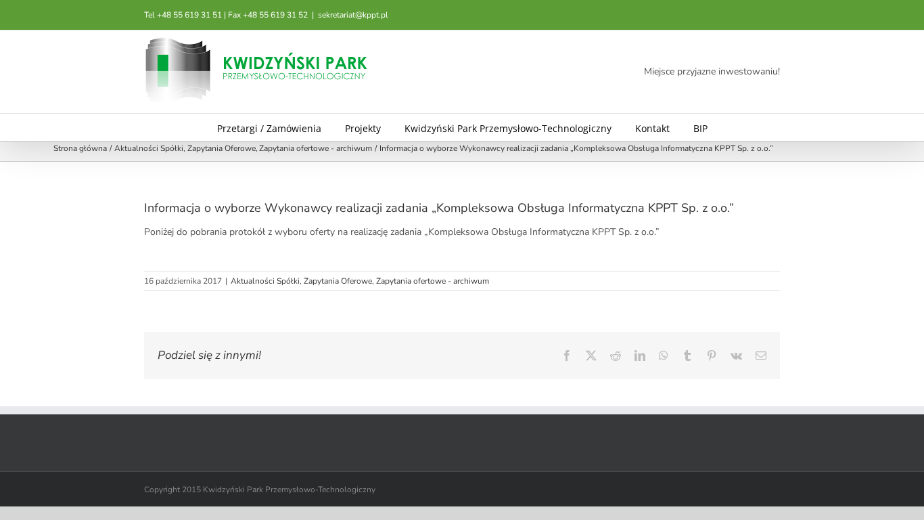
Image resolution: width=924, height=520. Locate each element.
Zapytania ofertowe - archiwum (432, 281)
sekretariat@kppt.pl (353, 14)
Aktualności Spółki (265, 281)
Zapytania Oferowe (338, 281)
